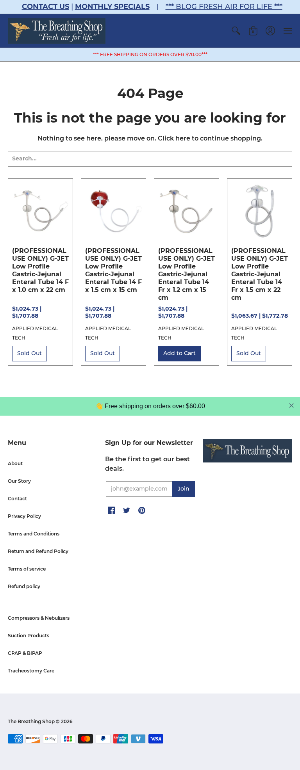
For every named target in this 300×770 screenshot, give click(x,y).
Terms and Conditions (33, 534)
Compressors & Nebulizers (39, 618)
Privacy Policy (24, 516)
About (15, 463)
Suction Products (28, 635)
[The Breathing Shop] (56, 31)
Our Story (19, 481)
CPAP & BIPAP (25, 653)
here (182, 138)
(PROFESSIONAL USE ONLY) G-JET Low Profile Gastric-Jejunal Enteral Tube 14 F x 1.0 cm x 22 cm (40, 270)
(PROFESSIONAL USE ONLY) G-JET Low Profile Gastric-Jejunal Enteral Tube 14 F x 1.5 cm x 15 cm (113, 270)
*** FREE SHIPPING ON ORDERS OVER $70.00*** (150, 54)
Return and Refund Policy (38, 551)
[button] (236, 31)
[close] (291, 405)
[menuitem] (236, 31)
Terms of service (27, 569)
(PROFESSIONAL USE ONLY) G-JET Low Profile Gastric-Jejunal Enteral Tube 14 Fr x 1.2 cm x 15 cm (186, 274)
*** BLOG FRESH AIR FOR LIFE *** (224, 6)
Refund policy (24, 586)
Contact (17, 498)
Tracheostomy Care (31, 671)
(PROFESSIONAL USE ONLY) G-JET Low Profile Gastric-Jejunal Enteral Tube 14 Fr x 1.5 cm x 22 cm (259, 274)
